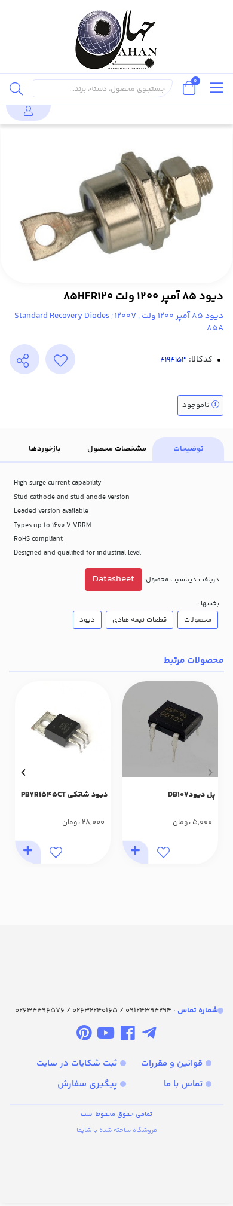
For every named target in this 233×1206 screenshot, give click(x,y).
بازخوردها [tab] (45, 449)
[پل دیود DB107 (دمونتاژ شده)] (170, 729)
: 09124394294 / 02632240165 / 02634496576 (116, 1011)
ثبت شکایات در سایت (76, 1063)
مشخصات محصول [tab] (116, 449)
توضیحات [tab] (188, 449)
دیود (87, 619)
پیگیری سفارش (87, 1084)
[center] (16, 88)
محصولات (197, 619)
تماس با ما (183, 1084)
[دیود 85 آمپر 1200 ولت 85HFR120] (116, 954)
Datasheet (113, 579)
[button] (210, 773)
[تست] (149, 1035)
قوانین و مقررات (172, 1063)
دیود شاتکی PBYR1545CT (64, 795)
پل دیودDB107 (191, 795)
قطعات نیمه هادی (139, 619)
